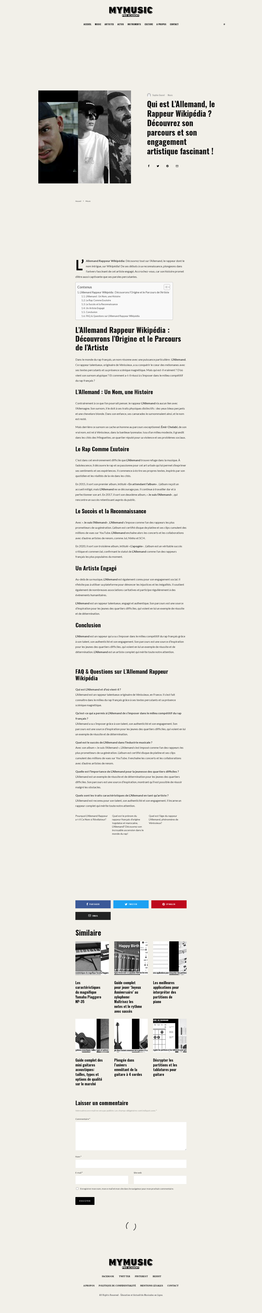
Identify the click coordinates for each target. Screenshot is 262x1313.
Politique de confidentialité (117, 1285)
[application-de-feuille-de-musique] (170, 958)
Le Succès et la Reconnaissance (102, 304)
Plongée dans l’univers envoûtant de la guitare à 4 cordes (128, 1067)
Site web (138, 1172)
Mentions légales (151, 1285)
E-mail (79, 1172)
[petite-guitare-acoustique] (92, 1035)
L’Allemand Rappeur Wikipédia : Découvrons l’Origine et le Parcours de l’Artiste (124, 292)
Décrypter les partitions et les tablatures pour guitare (165, 1067)
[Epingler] (167, 166)
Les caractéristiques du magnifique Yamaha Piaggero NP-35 (88, 992)
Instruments (134, 24)
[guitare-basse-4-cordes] (131, 1035)
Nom (78, 1156)
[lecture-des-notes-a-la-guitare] (170, 1035)
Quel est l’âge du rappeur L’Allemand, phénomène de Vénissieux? (163, 819)
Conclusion (91, 312)
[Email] (177, 166)
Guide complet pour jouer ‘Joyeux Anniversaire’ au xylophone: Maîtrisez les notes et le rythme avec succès (128, 997)
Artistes (109, 24)
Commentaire (82, 1119)
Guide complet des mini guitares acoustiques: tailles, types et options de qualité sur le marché (89, 1072)
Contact (174, 24)
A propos (161, 24)
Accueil (87, 24)
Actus (120, 24)
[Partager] (149, 166)
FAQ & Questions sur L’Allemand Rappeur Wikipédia (113, 316)
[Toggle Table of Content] (165, 287)
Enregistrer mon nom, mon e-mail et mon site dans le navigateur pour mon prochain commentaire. (127, 1188)
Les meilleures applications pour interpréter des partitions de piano (166, 992)
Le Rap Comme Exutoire (98, 300)
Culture (149, 24)
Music (98, 24)
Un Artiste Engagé (95, 308)
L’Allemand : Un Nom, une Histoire (103, 296)
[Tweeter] (158, 166)
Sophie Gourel (158, 95)
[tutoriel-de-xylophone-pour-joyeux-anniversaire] (131, 958)
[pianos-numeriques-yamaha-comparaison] (92, 958)
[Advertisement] (131, 56)
